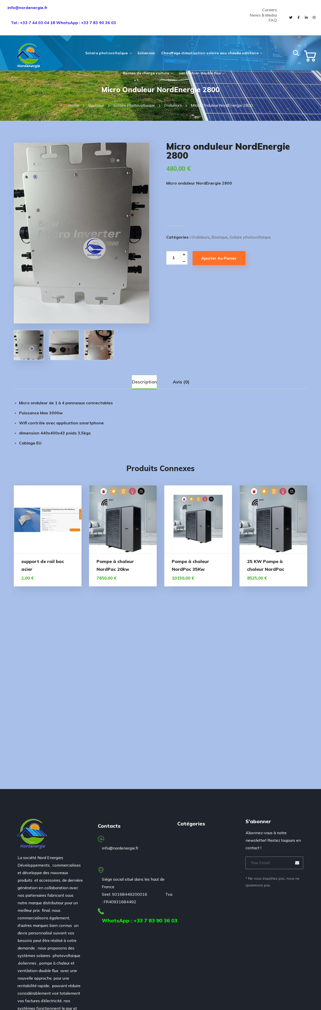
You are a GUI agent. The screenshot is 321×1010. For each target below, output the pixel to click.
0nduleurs (173, 105)
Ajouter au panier (219, 258)
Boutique (96, 105)
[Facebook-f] (298, 17)
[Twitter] (290, 17)
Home (73, 105)
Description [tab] (144, 382)
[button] (296, 53)
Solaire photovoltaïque (134, 105)
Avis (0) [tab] (181, 382)
